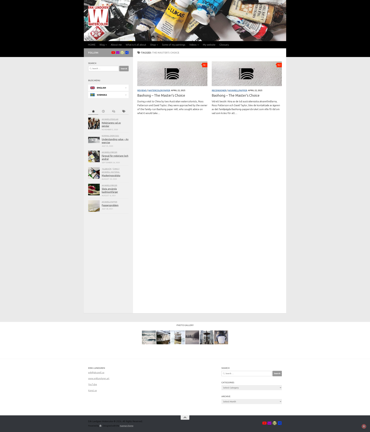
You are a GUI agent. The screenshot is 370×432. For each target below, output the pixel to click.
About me (116, 44)
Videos (193, 44)
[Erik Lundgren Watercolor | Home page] (98, 16)
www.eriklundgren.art (98, 378)
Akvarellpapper (237, 90)
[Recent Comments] (113, 111)
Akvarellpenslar (110, 119)
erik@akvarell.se (96, 372)
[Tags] (124, 111)
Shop (153, 44)
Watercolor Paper (159, 90)
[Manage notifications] (364, 426)
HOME (92, 44)
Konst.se (92, 390)
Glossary (224, 44)
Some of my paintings (173, 44)
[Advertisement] (108, 264)
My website (209, 44)
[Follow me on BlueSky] (127, 52)
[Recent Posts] (103, 111)
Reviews (142, 90)
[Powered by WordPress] (100, 426)
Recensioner (219, 90)
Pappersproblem (110, 205)
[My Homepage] (122, 52)
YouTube (92, 384)
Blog (102, 44)
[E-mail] (117, 52)
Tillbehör (106, 169)
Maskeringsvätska (111, 175)
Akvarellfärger (109, 152)
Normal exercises (110, 136)
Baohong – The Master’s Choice (161, 95)
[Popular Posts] (93, 111)
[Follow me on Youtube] (113, 52)
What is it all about (136, 44)
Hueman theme (126, 426)
